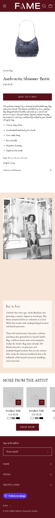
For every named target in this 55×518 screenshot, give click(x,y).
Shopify (34, 511)
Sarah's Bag (8, 70)
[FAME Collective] (27, 5)
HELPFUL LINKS (11, 484)
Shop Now (27, 427)
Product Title (13, 411)
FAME (6, 464)
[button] (44, 6)
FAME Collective (15, 511)
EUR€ (5, 506)
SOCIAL (7, 474)
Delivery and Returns (12, 170)
